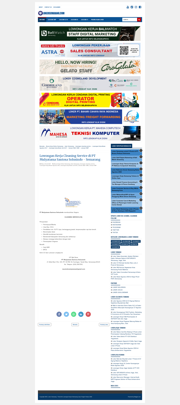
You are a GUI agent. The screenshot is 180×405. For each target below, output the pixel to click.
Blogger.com (137, 396)
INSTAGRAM (116, 225)
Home (43, 20)
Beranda (75, 324)
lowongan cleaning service (87, 164)
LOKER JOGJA (117, 290)
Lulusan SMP (92, 165)
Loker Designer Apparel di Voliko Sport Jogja (127, 341)
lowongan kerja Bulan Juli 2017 (69, 165)
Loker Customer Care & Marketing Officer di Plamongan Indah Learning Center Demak (125, 203)
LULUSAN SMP (52, 20)
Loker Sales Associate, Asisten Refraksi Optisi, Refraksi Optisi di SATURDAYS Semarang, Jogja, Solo (124, 258)
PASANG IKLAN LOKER (97, 20)
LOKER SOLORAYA (119, 287)
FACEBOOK (116, 222)
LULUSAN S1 (84, 20)
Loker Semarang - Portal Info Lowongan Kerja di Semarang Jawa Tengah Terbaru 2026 (70, 396)
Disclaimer (56, 7)
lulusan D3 (115, 244)
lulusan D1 (136, 241)
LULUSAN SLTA (63, 20)
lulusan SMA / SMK (83, 165)
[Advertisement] (74, 182)
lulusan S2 (133, 244)
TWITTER (115, 230)
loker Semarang (75, 164)
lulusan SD (115, 247)
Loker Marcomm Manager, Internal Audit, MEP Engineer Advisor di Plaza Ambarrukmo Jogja (125, 379)
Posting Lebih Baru (44, 324)
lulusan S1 (124, 244)
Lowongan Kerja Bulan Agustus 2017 (50, 165)
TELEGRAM (116, 227)
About (41, 7)
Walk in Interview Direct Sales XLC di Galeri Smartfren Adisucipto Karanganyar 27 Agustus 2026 (126, 307)
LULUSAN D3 (74, 20)
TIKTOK (115, 232)
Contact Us (48, 7)
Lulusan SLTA (116, 241)
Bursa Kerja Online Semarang (62, 164)
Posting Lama (104, 324)
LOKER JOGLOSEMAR (120, 292)
